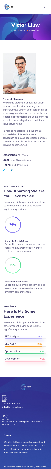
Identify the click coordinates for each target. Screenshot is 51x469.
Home (13, 30)
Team (22, 30)
